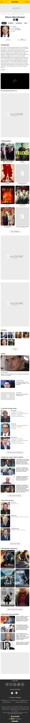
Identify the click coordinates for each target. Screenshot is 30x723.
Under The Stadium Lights (22, 226)
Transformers (13, 428)
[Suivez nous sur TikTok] (19, 684)
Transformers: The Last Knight (17, 412)
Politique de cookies (6, 708)
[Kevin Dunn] (5, 429)
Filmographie (6, 141)
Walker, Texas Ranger (8, 161)
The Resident (22, 204)
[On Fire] (8, 195)
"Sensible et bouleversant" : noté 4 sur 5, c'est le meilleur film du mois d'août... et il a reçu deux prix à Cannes (22, 469)
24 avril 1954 (18, 29)
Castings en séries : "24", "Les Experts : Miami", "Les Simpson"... (22, 383)
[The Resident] (22, 195)
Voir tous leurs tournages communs (17, 416)
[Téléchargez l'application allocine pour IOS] (13, 692)
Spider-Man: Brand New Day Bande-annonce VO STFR (22, 605)
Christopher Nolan (15, 528)
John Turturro (14, 437)
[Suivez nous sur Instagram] (15, 684)
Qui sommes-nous (8, 706)
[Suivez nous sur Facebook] (7, 684)
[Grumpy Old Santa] (22, 173)
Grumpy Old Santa (22, 183)
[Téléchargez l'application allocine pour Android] (17, 692)
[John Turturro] (5, 443)
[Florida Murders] (8, 216)
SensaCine (13, 700)
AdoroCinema (6, 702)
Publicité (21, 706)
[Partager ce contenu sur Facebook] (14, 19)
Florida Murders (7, 226)
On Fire (7, 204)
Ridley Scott (13, 515)
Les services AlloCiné (21, 709)
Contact (2, 706)
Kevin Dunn (13, 423)
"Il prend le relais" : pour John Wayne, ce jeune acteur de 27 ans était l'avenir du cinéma (22, 643)
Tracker (22, 161)
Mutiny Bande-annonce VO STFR (22, 586)
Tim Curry (13, 502)
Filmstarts (3, 700)
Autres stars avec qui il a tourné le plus (15, 452)
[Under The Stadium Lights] (22, 216)
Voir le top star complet (15, 543)
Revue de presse (5, 709)
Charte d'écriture (13, 709)
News (3, 354)
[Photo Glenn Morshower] (4, 335)
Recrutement (15, 706)
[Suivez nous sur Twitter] (11, 684)
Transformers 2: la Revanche (16, 414)
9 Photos (15, 349)
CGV (28, 706)
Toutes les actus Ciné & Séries (15, 495)
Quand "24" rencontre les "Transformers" (22, 395)
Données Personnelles (24, 708)
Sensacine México (20, 702)
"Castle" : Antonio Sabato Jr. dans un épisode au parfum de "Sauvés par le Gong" (15, 374)
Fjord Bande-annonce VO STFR (8, 586)
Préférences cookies (15, 708)
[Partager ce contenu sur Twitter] (17, 19)
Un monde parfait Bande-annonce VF (8, 605)
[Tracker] (22, 152)
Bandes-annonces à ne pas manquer (15, 609)
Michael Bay (13, 410)
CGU (25, 706)
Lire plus (3, 69)
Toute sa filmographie (15, 231)
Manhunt (8, 183)
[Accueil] (14, 2)
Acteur (14, 26)
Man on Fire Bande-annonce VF (8, 567)
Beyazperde (23, 700)
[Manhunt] (8, 173)
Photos (3, 330)
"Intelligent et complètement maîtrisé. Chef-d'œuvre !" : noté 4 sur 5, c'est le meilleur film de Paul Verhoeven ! (22, 478)
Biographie (5, 45)
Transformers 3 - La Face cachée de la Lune (19, 413)
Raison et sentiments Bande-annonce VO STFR (22, 567)
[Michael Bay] (5, 416)
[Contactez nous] (22, 684)
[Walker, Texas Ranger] (8, 152)
